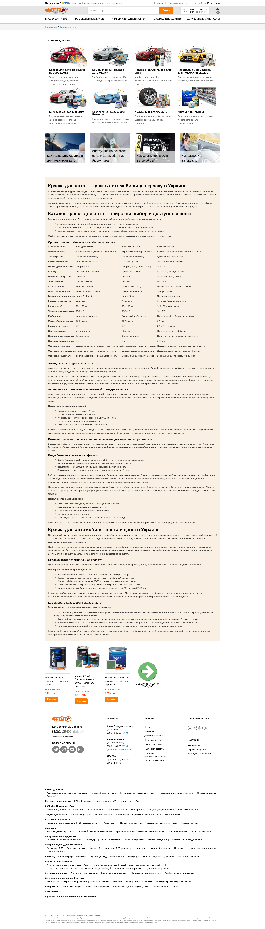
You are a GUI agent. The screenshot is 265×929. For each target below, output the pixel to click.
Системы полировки (57, 873)
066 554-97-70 (114, 763)
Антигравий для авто (80, 814)
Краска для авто (56, 19)
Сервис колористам (197, 749)
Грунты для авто (94, 809)
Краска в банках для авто (103, 793)
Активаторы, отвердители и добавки (65, 809)
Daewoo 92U (53, 796)
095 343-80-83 (114, 733)
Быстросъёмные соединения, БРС (188, 839)
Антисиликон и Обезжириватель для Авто (67, 865)
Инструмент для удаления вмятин (64, 844)
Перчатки (118, 881)
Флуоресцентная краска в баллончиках (66, 831)
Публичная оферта (154, 749)
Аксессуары (91, 839)
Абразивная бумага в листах (168, 886)
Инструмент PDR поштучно (117, 848)
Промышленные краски (89, 19)
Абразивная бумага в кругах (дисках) (131, 886)
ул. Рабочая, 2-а (115, 729)
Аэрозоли (51, 828)
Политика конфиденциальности (155, 755)
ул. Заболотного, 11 (117, 742)
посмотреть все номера (62, 736)
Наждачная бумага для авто (61, 823)
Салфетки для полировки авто (180, 873)
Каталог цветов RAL (130, 801)
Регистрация (213, 3)
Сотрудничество (152, 740)
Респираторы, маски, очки (139, 881)
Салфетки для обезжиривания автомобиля (142, 865)
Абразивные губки (190, 823)
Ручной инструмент (133, 839)
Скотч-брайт (110, 823)
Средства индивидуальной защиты (65, 878)
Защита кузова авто (167, 19)
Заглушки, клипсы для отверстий (83, 848)
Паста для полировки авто (84, 873)
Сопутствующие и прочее (161, 809)
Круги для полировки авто (114, 873)
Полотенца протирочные (104, 865)
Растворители (137, 809)
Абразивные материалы (203, 19)
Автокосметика (53, 891)
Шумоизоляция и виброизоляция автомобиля (70, 896)
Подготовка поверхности (59, 861)
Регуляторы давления (189, 856)
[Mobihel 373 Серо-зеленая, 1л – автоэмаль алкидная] (57, 658)
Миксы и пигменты (206, 793)
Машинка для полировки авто (146, 873)
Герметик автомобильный (170, 814)
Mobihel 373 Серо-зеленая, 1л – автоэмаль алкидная (57, 681)
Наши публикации (153, 744)
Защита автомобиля (201, 831)
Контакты (158, 3)
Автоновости (194, 745)
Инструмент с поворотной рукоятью (152, 848)
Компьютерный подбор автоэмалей (138, 793)
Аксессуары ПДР (55, 848)
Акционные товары (71, 886)
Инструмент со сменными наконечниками (195, 848)
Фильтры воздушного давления (158, 856)
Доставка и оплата (178, 3)
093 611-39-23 (114, 746)
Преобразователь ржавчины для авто (135, 814)
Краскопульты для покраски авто (107, 856)
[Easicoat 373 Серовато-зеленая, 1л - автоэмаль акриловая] (117, 658)
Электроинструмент (157, 839)
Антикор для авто (103, 814)
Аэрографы (133, 856)
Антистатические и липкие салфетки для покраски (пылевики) (78, 868)
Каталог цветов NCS (106, 801)
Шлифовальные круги (90, 823)
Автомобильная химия (101, 831)
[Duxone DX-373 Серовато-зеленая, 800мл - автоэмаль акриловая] (87, 656)
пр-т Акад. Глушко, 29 (118, 759)
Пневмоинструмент (110, 839)
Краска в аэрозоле (125, 831)
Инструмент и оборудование (61, 836)
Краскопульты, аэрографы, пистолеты (67, 856)
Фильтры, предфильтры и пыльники (174, 881)
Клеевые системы (56, 851)
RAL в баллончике (83, 801)
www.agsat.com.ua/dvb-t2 (200, 753)
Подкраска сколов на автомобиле (176, 793)
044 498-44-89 (69, 731)
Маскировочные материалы (127, 868)
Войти (201, 3)
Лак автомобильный (117, 809)
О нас (147, 727)
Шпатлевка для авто (187, 809)
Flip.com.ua (83, 219)
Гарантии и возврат (154, 760)
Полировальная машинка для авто (64, 839)
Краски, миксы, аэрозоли (96, 886)
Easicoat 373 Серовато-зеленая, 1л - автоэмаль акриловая (117, 681)
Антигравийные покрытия (151, 831)
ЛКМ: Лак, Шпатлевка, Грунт (130, 19)
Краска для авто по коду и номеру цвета (67, 793)
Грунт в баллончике (177, 831)
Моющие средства (100, 881)
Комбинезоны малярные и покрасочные (67, 881)
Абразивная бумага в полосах (162, 823)
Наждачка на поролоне (132, 823)
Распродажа (52, 886)
